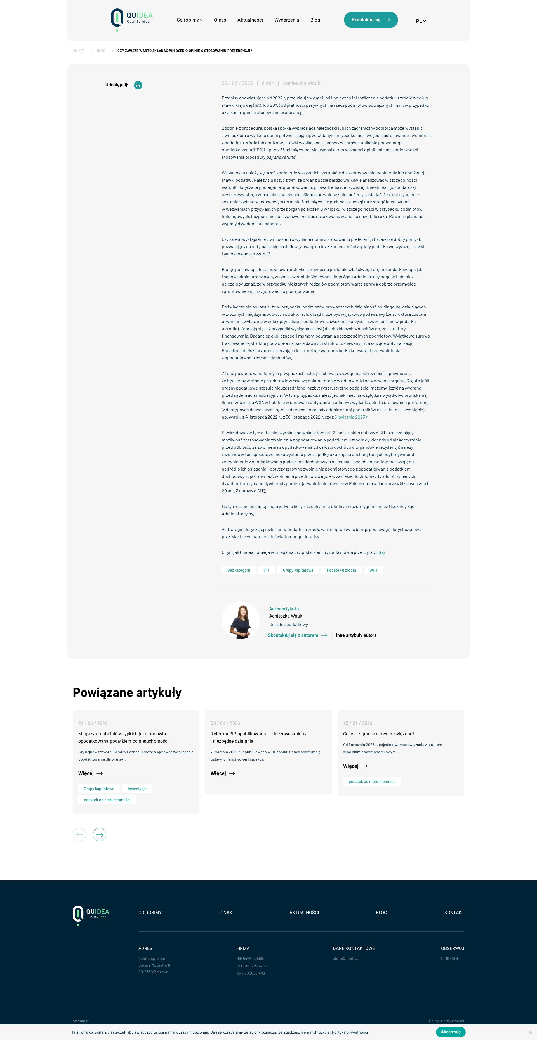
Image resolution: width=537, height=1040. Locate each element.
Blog (315, 20)
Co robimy (150, 912)
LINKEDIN (449, 958)
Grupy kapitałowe (298, 570)
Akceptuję (451, 1031)
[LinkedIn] (138, 85)
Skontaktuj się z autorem (293, 635)
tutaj (380, 552)
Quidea (79, 51)
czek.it (83, 1020)
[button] (99, 834)
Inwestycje (137, 788)
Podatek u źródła (341, 570)
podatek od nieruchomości (107, 799)
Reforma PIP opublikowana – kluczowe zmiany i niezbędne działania (258, 737)
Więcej (86, 773)
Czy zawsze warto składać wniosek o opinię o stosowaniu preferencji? (184, 51)
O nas (220, 20)
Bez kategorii (238, 570)
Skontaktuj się (366, 19)
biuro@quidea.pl (347, 958)
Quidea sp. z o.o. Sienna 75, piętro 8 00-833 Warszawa (154, 965)
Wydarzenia (286, 20)
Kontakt (454, 912)
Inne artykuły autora (356, 635)
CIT (267, 570)
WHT (373, 570)
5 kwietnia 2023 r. (351, 416)
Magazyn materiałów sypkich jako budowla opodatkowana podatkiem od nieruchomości (123, 737)
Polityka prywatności (446, 1020)
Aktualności (250, 20)
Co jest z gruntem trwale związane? (379, 734)
